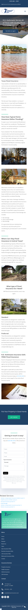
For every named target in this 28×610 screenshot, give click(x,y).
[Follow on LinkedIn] (8, 597)
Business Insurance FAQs (7, 551)
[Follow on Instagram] (5, 597)
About (2, 539)
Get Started (14, 417)
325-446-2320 (20, 376)
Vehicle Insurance (5, 572)
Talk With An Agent (11, 31)
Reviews (3, 541)
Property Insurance (5, 567)
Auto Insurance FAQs (6, 548)
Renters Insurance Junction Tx (8, 507)
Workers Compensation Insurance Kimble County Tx (13, 498)
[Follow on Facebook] (2, 597)
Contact (3, 558)
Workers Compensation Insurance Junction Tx (11, 505)
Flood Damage (4, 503)
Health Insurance (5, 569)
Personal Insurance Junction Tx (8, 501)
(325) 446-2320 (11, 440)
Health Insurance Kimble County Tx (9, 499)
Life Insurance (4, 574)
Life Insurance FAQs (6, 553)
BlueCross (3, 543)
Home (2, 536)
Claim (2, 546)
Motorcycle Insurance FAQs (7, 556)
